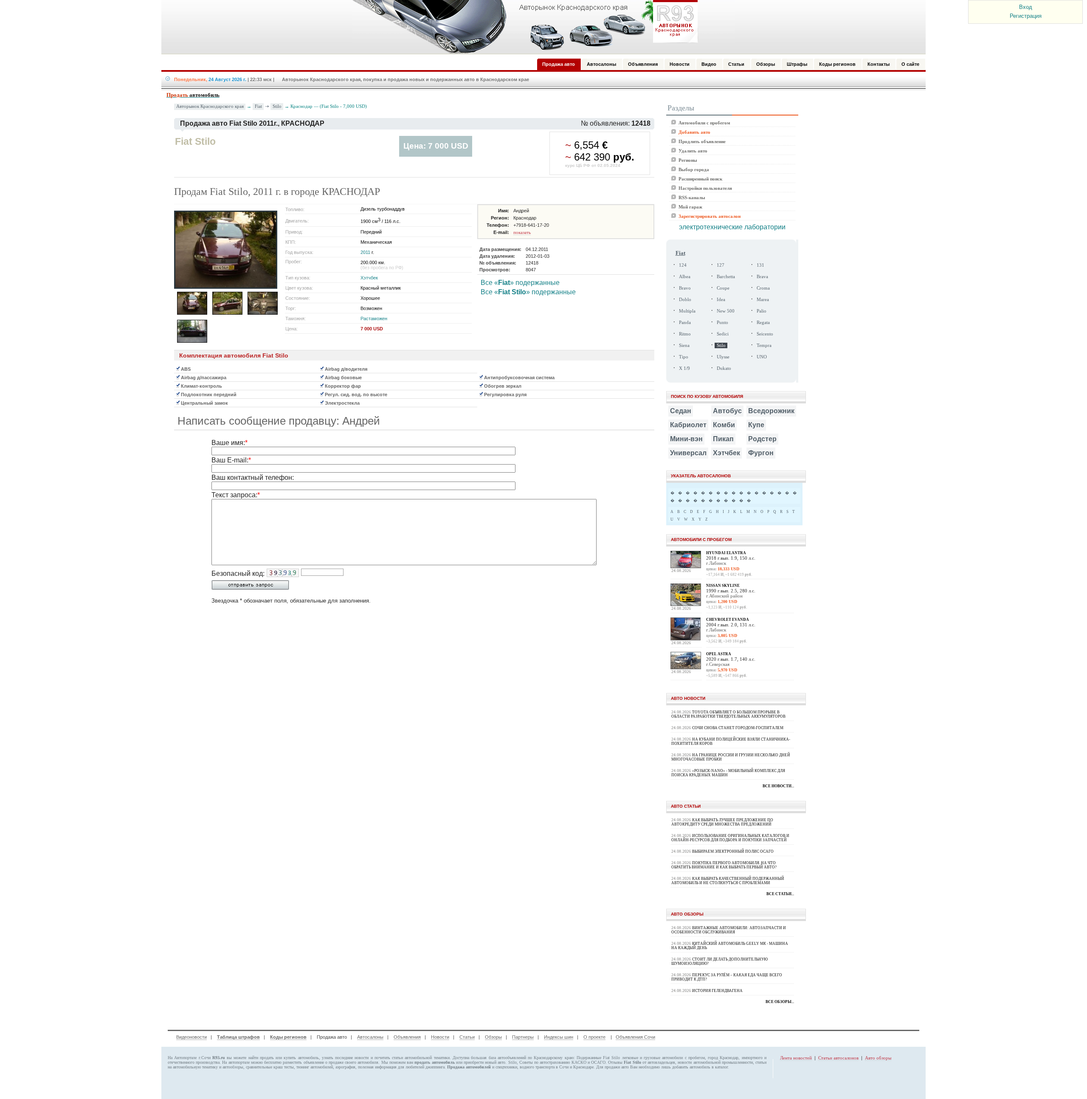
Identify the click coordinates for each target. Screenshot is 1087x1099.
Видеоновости (191, 1037)
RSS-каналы (692, 197)
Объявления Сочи (635, 1037)
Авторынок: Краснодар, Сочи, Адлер (522, 27)
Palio (761, 311)
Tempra (764, 345)
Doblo (685, 299)
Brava (762, 276)
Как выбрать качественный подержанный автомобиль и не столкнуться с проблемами (727, 880)
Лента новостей (796, 1057)
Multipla (687, 311)
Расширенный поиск (700, 178)
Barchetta (726, 276)
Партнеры (523, 1037)
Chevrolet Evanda (727, 619)
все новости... (778, 786)
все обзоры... (780, 1002)
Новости (440, 1037)
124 (683, 265)
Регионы (688, 160)
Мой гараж (690, 206)
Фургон (761, 453)
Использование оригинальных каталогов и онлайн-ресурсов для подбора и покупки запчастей (730, 838)
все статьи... (780, 894)
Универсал (688, 453)
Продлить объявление (702, 141)
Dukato (724, 368)
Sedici (723, 334)
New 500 (726, 311)
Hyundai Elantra (726, 553)
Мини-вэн (686, 438)
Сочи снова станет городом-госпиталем (737, 728)
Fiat (258, 106)
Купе (756, 424)
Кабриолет (688, 424)
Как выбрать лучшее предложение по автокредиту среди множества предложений (722, 822)
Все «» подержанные (520, 282)
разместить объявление (303, 1062)
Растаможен (373, 318)
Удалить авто (693, 150)
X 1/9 (684, 368)
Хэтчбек (369, 277)
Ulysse (723, 357)
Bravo (685, 288)
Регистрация (1026, 16)
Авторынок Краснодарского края (210, 106)
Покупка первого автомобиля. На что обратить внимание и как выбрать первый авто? (724, 865)
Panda (685, 322)
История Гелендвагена (717, 991)
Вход (1025, 7)
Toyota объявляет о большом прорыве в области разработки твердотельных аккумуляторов (728, 714)
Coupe (723, 288)
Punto (722, 322)
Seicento (765, 334)
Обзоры (493, 1037)
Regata (763, 322)
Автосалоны (370, 1037)
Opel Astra (718, 654)
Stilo (277, 106)
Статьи (467, 1037)
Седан (680, 410)
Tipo (683, 357)
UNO (762, 357)
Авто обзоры (878, 1057)
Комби (724, 424)
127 (720, 265)
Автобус (727, 410)
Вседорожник (771, 410)
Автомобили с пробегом (704, 122)
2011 (365, 252)
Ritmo (685, 334)
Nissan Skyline (723, 585)
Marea (763, 299)
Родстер (762, 438)
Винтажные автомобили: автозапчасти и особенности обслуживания (728, 930)
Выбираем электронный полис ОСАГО (733, 851)
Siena (684, 345)
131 (760, 265)
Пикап (723, 438)
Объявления (407, 1037)
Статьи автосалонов (838, 1057)
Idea (721, 299)
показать (522, 232)
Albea (684, 276)
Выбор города (694, 169)
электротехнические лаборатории (732, 227)
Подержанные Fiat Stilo (598, 1057)
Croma (763, 288)
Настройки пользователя (705, 188)
